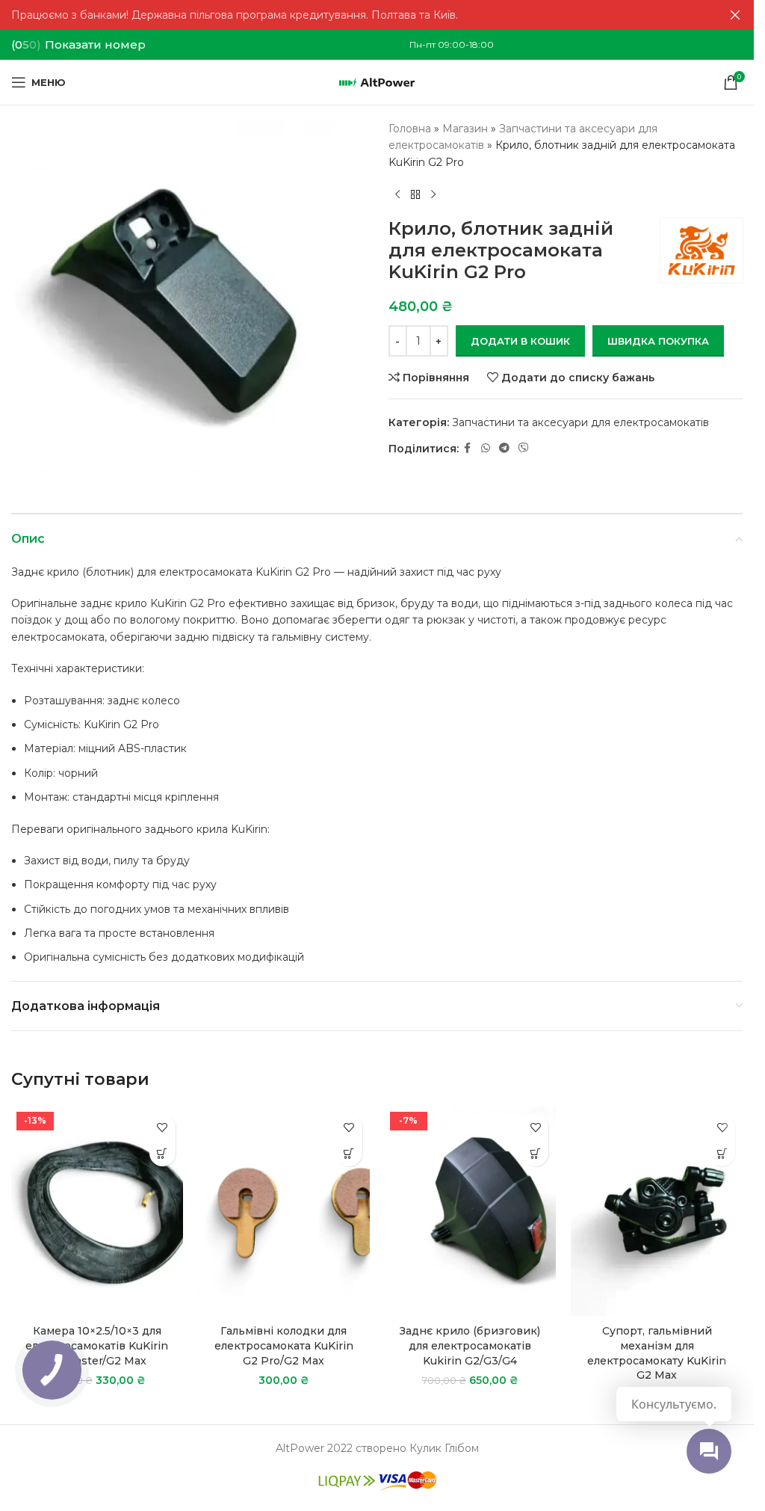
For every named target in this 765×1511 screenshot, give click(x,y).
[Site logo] (377, 81)
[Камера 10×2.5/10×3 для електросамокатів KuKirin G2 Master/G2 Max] (97, 1211)
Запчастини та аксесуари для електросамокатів (580, 422)
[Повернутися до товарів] (415, 194)
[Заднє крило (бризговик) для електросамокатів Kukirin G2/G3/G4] (471, 1211)
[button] (162, 1153)
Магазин (465, 128)
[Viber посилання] (523, 448)
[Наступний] (433, 194)
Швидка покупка (658, 341)
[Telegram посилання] (504, 448)
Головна (409, 128)
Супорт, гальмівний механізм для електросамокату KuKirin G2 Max (656, 1353)
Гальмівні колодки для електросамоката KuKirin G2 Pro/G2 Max (283, 1345)
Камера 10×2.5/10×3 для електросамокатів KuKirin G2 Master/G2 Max (96, 1345)
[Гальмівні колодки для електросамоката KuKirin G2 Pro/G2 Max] (284, 1211)
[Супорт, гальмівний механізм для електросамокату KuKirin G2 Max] (657, 1211)
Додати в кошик (520, 341)
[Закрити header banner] (735, 15)
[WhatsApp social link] (486, 448)
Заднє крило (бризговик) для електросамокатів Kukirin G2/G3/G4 (470, 1345)
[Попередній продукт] (397, 194)
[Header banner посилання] (377, 15)
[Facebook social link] (468, 448)
